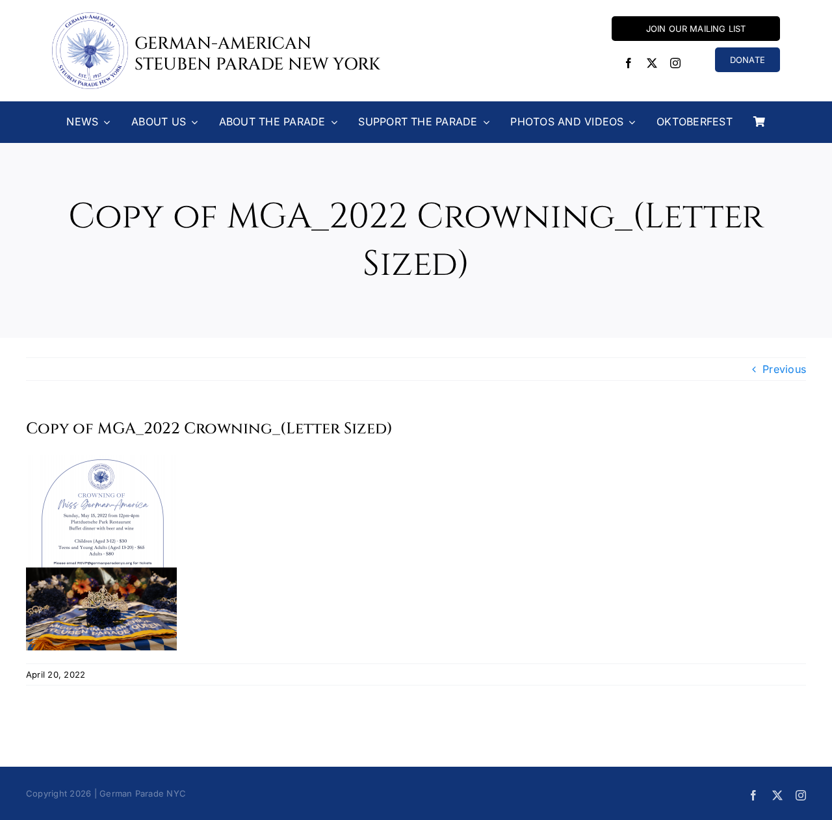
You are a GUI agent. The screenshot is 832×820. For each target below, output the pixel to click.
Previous (784, 369)
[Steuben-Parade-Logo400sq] (90, 17)
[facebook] (628, 63)
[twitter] (652, 63)
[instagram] (675, 63)
